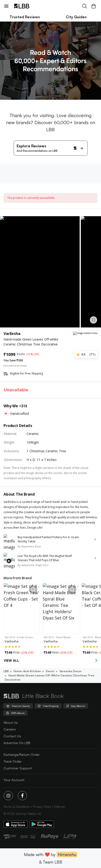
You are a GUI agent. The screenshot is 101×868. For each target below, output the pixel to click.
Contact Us (12, 736)
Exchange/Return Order (22, 755)
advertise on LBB (17, 743)
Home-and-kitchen (27, 671)
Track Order (13, 761)
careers (10, 729)
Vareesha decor (70, 671)
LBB (6, 671)
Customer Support (18, 768)
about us (11, 722)
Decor (50, 671)
